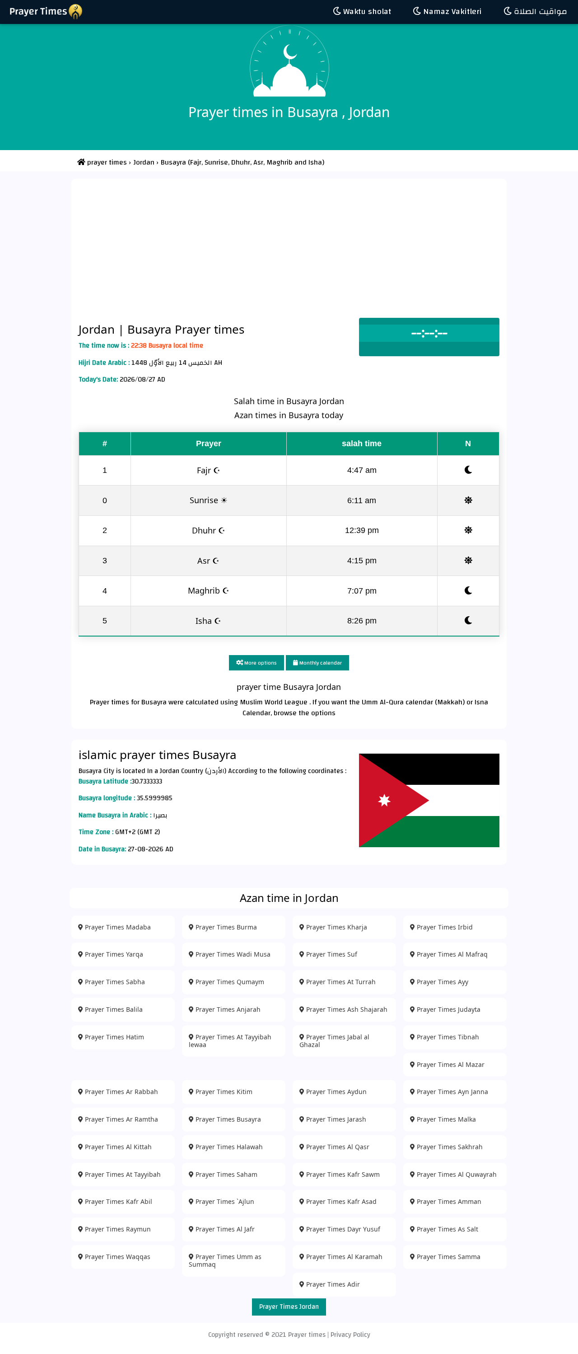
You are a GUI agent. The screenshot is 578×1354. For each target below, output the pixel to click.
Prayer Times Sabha (114, 981)
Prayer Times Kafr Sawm (342, 1174)
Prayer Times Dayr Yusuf (342, 1229)
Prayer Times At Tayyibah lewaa (230, 1041)
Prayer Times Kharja (335, 927)
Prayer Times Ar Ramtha (120, 1119)
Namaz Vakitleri (451, 11)
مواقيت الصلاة (539, 11)
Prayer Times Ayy (441, 981)
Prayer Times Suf (330, 954)
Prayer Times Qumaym (229, 981)
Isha (315, 162)
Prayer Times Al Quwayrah (456, 1174)
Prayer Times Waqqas (116, 1256)
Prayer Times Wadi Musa (232, 954)
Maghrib (279, 162)
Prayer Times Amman (448, 1201)
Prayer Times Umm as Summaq (225, 1260)
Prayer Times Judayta (447, 1009)
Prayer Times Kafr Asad (340, 1201)
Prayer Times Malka (445, 1119)
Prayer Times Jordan (289, 1307)
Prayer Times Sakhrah (449, 1146)
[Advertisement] (289, 250)
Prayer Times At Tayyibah (122, 1174)
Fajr (195, 162)
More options (260, 663)
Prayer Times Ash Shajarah (345, 1009)
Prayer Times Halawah (228, 1146)
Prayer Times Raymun (117, 1229)
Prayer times (307, 1335)
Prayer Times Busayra (227, 1119)
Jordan (98, 329)
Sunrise (215, 162)
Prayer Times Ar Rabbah (120, 1091)
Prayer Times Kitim (223, 1091)
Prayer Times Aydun (335, 1091)
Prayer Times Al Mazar (450, 1064)
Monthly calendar (320, 663)
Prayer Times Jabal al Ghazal (334, 1041)
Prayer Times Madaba (117, 927)
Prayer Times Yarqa (113, 954)
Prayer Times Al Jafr (224, 1229)
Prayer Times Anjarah (227, 1009)
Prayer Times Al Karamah (343, 1256)
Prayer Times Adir (332, 1284)
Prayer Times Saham (225, 1174)
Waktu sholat (366, 11)
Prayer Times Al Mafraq (451, 954)
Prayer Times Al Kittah (117, 1146)
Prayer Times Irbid (444, 927)
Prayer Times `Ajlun (224, 1201)
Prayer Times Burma (225, 927)
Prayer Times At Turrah (340, 981)
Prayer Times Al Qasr (336, 1146)
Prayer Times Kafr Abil (117, 1201)
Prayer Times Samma (447, 1256)
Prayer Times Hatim (113, 1037)
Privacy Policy (350, 1335)
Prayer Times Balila (113, 1009)
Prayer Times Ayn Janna (451, 1091)
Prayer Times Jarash (335, 1119)
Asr (257, 162)
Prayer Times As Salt (446, 1229)
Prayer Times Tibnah (447, 1037)
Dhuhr (239, 162)
